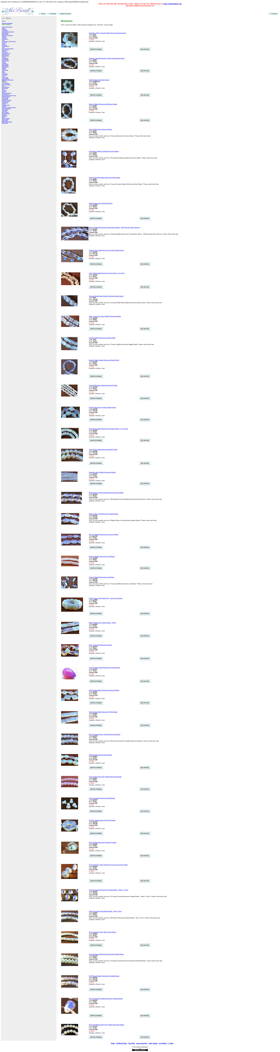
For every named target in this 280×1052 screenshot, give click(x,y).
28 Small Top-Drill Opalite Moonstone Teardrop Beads (106, 998)
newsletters (163, 1043)
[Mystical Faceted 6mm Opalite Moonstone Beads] (69, 744)
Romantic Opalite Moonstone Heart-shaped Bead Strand (106, 58)
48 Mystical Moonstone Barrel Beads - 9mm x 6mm (105, 911)
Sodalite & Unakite (6, 100)
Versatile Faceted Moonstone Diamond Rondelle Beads (106, 954)
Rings (3, 117)
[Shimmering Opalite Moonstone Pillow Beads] (69, 723)
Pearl (3, 89)
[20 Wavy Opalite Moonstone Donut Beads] (69, 831)
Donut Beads (5, 49)
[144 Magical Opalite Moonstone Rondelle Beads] (69, 987)
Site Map (131, 1043)
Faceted (4, 51)
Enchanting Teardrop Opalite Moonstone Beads (104, 151)
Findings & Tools (6, 53)
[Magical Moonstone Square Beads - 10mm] (70, 633)
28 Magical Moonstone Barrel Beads (100, 755)
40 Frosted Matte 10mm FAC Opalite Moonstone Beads (106, 1025)
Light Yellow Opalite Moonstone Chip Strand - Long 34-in (107, 273)
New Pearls (5, 120)
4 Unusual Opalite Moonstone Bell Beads (102, 798)
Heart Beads (5, 65)
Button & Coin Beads (7, 35)
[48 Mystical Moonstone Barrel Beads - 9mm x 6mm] (69, 921)
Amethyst (4, 29)
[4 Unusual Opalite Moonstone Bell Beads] (69, 809)
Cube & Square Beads (7, 48)
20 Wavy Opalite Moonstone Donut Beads (102, 820)
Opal (3, 85)
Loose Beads (5, 78)
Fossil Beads (5, 59)
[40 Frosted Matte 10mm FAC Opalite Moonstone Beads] (69, 1035)
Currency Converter (7, 23)
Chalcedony (5, 39)
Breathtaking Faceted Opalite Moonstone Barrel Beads (106, 492)
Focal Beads (5, 58)
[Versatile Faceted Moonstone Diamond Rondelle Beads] (69, 965)
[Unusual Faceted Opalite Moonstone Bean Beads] (68, 193)
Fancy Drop (5, 52)
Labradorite (5, 73)
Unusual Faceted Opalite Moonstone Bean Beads (104, 177)
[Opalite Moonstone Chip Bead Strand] (69, 216)
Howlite (4, 69)
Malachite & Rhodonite (7, 79)
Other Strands (5, 87)
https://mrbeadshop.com (173, 4)
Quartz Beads (5, 94)
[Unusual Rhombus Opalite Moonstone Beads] (69, 396)
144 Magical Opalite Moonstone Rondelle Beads (104, 976)
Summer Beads (6, 105)
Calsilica (4, 36)
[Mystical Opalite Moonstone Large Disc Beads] (71, 545)
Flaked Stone (5, 54)
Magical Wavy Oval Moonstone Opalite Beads (103, 514)
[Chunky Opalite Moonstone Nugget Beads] (69, 349)
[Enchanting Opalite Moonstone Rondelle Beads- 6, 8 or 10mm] (70, 438)
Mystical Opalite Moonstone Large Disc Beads (103, 534)
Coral (3, 47)
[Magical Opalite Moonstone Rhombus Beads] (66, 118)
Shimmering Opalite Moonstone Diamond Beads (104, 690)
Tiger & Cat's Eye (6, 108)
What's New (5, 123)
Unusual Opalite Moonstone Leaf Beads (101, 577)
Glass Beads (5, 64)
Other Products (6, 118)
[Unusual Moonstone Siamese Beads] (69, 141)
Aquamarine (5, 30)
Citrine (3, 43)
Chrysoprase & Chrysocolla (9, 41)
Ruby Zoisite (5, 97)
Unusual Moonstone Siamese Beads (100, 129)
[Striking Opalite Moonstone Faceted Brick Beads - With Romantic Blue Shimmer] (74, 240)
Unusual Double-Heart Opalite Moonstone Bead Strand (106, 296)
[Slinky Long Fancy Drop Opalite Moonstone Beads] (70, 326)
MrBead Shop (121, 1043)
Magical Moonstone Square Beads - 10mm (102, 623)
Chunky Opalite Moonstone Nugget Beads (102, 338)
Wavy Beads (5, 112)
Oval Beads (5, 88)
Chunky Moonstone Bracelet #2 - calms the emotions (106, 598)
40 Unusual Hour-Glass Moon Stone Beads (102, 932)
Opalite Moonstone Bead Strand (99, 80)
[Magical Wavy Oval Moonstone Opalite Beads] (70, 524)
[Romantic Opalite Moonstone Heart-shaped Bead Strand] (69, 68)
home (113, 1043)
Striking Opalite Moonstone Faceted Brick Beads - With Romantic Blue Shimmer (114, 227)
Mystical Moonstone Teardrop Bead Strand (102, 407)
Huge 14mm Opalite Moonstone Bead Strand (103, 449)
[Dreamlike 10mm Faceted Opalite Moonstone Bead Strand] (69, 47)
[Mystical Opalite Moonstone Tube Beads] (70, 566)
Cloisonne (4, 45)
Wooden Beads (6, 113)
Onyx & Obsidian (6, 84)
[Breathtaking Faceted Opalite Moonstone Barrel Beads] (71, 503)
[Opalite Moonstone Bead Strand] (67, 93)
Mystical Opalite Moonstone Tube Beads (102, 556)
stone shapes (153, 1043)
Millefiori (4, 81)
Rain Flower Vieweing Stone (9, 95)
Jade (3, 71)
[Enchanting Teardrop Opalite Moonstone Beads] (68, 167)
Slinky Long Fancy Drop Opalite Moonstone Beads (105, 316)
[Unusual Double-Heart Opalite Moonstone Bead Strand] (69, 306)
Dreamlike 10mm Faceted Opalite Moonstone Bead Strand (107, 33)
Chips (3, 40)
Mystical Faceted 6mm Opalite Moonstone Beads (104, 734)
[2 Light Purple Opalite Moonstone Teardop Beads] (69, 679)
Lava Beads (5, 77)
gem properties (141, 1043)
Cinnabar (4, 42)
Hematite (4, 67)
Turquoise (4, 111)
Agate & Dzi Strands (7, 27)
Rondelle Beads (6, 96)
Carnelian (4, 37)
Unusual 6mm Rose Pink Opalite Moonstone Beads (105, 777)
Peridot (4, 91)
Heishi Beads (5, 66)
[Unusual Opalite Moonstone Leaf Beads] (69, 588)
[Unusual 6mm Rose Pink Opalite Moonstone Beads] (69, 787)
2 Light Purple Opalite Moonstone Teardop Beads (104, 667)
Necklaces (4, 115)
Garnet (3, 61)
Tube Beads (5, 109)
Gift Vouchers (5, 119)
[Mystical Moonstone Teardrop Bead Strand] (70, 417)
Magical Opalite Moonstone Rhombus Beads (103, 104)
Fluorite (4, 57)
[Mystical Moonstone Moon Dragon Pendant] (70, 853)
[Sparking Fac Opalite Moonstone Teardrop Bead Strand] (72, 262)
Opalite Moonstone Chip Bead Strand (100, 203)
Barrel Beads (5, 33)
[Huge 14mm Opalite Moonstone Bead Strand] (72, 461)
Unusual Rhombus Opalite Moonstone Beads (103, 385)
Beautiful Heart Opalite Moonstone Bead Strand (104, 360)
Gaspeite (4, 63)
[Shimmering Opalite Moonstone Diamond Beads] (69, 700)
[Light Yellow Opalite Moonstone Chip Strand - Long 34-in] (70, 284)
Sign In (4, 21)
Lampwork (4, 75)
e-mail (171, 1043)
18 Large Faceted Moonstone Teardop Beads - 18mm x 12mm (108, 890)
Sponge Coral (5, 101)
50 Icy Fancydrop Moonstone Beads (100, 645)
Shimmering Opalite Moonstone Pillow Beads (103, 712)
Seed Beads (5, 99)
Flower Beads (5, 55)
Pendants (4, 90)
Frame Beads (5, 60)
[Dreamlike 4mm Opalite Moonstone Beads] (69, 481)
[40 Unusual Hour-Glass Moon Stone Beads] (69, 943)
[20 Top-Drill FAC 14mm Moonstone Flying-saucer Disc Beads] (69, 878)
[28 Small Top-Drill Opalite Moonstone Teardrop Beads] (69, 1013)
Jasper (3, 72)
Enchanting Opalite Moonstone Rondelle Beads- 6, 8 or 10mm (108, 429)
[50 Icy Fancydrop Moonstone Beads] (70, 656)
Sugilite (4, 103)
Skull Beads (5, 102)
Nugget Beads (5, 83)
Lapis (3, 76)
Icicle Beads (5, 70)
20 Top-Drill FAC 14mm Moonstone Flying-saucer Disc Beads (108, 865)
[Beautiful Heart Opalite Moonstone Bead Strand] (69, 374)
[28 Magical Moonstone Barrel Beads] (69, 765)
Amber (3, 28)
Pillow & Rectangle (6, 93)
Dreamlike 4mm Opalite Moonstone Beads (102, 472)
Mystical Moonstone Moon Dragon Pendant (102, 842)
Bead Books (5, 34)
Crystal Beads (5, 46)
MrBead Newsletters (7, 121)
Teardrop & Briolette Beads (9, 107)
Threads (4, 106)
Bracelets (4, 114)
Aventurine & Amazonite (8, 31)
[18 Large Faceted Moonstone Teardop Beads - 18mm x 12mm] (69, 901)
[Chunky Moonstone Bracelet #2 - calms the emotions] (72, 611)
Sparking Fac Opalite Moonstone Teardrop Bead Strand (106, 250)
